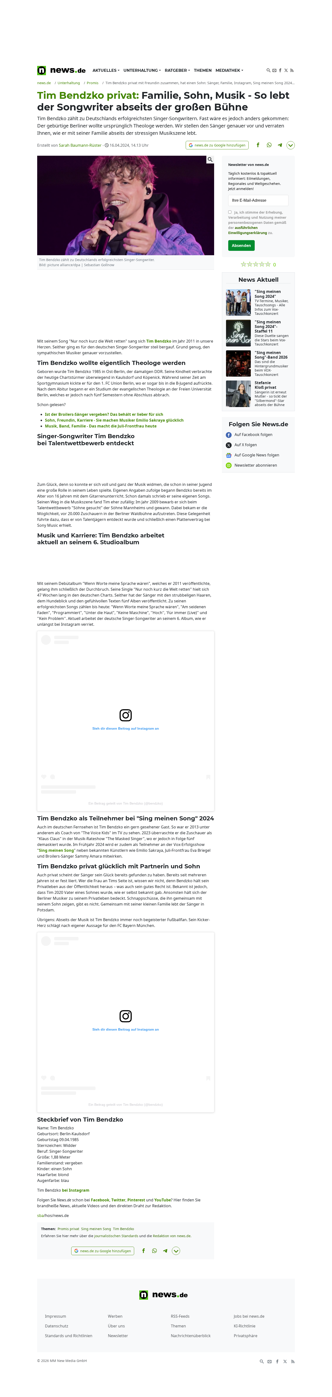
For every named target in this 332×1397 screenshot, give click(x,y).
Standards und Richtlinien (68, 1335)
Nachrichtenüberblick (191, 1335)
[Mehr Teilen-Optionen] (291, 145)
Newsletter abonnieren (255, 465)
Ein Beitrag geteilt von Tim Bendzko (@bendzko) (125, 803)
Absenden (241, 245)
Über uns (116, 1326)
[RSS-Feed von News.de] (292, 70)
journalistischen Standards (116, 1236)
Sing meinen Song (96, 1228)
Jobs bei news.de (249, 1316)
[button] (217, 145)
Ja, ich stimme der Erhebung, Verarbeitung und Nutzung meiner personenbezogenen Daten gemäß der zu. (257, 222)
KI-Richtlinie (244, 1326)
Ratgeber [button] (176, 70)
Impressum (55, 1316)
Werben (115, 1316)
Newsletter (118, 1335)
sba (40, 1215)
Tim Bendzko (123, 1228)
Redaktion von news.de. (172, 1236)
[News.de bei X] (286, 70)
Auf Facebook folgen (253, 434)
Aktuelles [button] (105, 70)
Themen (203, 70)
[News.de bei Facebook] (280, 70)
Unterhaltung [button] (141, 70)
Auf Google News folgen (256, 455)
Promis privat (68, 1228)
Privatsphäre (245, 1335)
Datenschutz (56, 1326)
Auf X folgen (245, 444)
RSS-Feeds (180, 1316)
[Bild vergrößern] (210, 159)
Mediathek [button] (228, 70)
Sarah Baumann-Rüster (80, 145)
